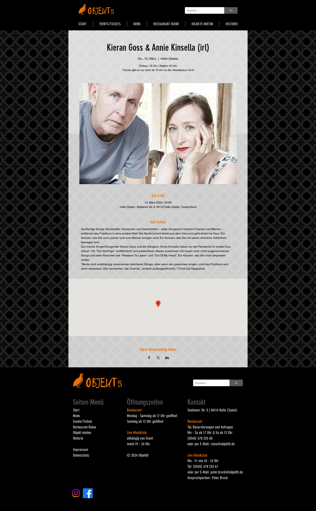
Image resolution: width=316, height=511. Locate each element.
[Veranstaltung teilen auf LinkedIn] (167, 357)
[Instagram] (76, 493)
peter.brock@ (219, 472)
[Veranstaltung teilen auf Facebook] (149, 357)
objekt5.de (228, 443)
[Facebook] (88, 493)
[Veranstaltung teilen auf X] (158, 357)
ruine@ (215, 443)
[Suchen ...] (231, 10)
